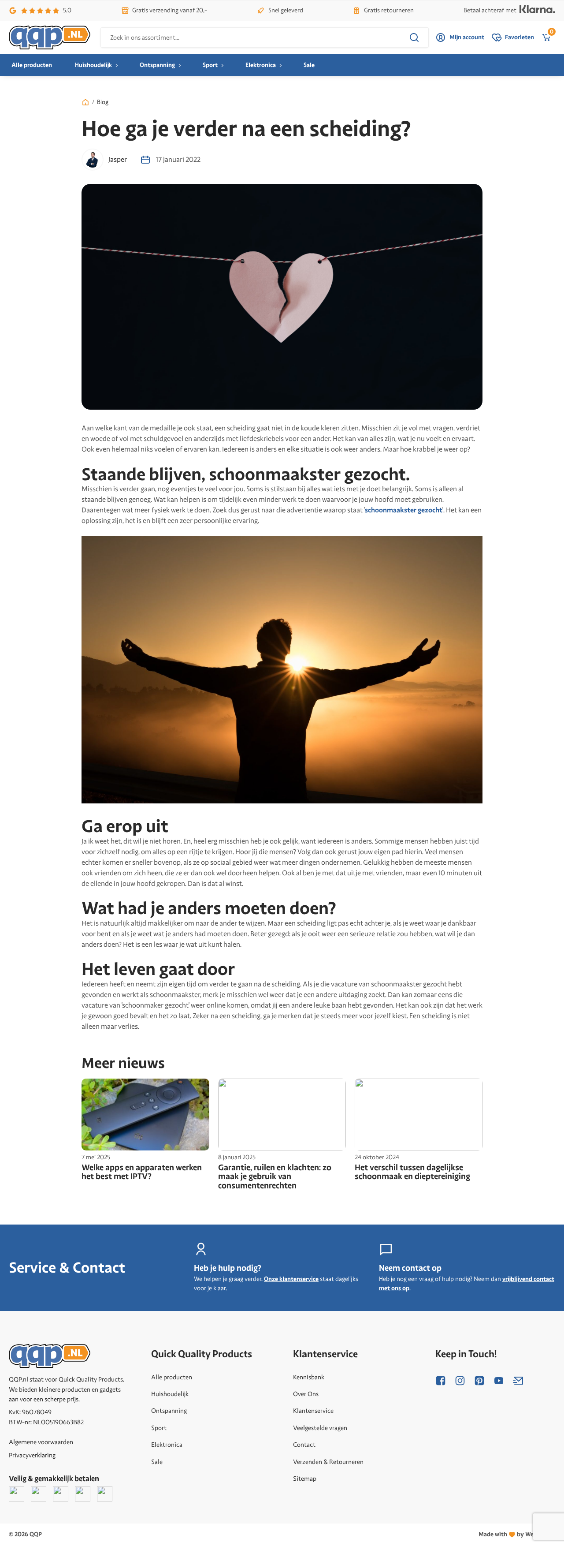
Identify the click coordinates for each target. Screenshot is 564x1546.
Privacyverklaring (32, 1455)
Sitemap (304, 1479)
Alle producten (31, 65)
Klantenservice (313, 1411)
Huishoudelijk (93, 65)
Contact (304, 1445)
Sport (210, 65)
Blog (102, 102)
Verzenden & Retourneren (328, 1462)
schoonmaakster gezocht (403, 510)
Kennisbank (308, 1377)
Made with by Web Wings (517, 1534)
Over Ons (306, 1394)
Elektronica (260, 65)
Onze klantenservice (291, 1279)
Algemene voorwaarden (41, 1442)
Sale (309, 65)
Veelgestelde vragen (320, 1428)
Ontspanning (157, 65)
